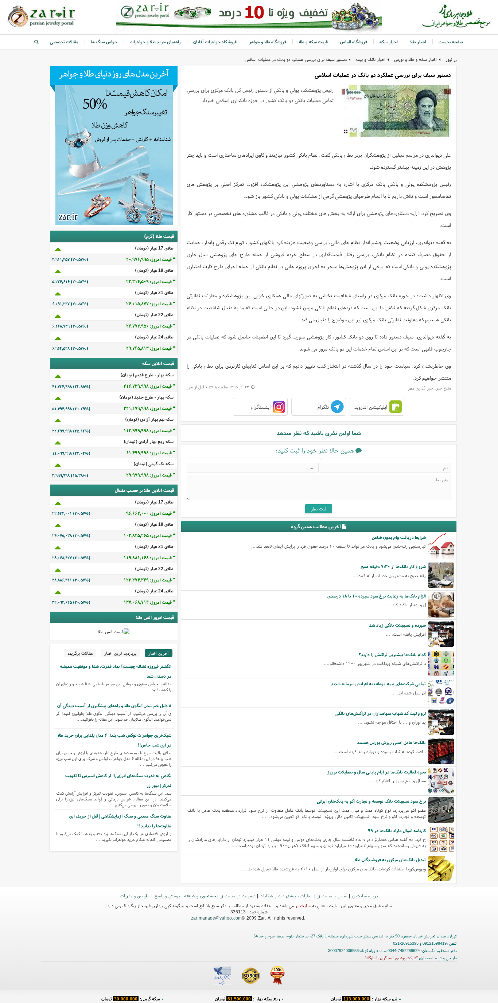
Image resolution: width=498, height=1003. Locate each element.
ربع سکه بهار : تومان (247, 997)
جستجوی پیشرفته (200, 896)
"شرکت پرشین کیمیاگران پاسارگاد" (391, 958)
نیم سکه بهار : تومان (364, 997)
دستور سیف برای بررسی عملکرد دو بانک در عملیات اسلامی (296, 59)
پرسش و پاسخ (166, 896)
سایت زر (303, 905)
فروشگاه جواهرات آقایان (215, 42)
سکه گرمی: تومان (130, 997)
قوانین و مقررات (134, 896)
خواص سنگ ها (104, 42)
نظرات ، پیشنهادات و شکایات (286, 896)
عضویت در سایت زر (238, 896)
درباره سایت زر (364, 896)
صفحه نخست (451, 42)
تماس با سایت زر (332, 896)
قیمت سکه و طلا (313, 42)
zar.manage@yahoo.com (216, 918)
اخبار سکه (389, 42)
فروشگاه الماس (353, 42)
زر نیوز (451, 59)
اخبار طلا (418, 42)
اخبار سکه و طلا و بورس (415, 59)
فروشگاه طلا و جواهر (267, 42)
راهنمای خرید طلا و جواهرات (155, 42)
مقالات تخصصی (64, 42)
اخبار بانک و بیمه (370, 59)
